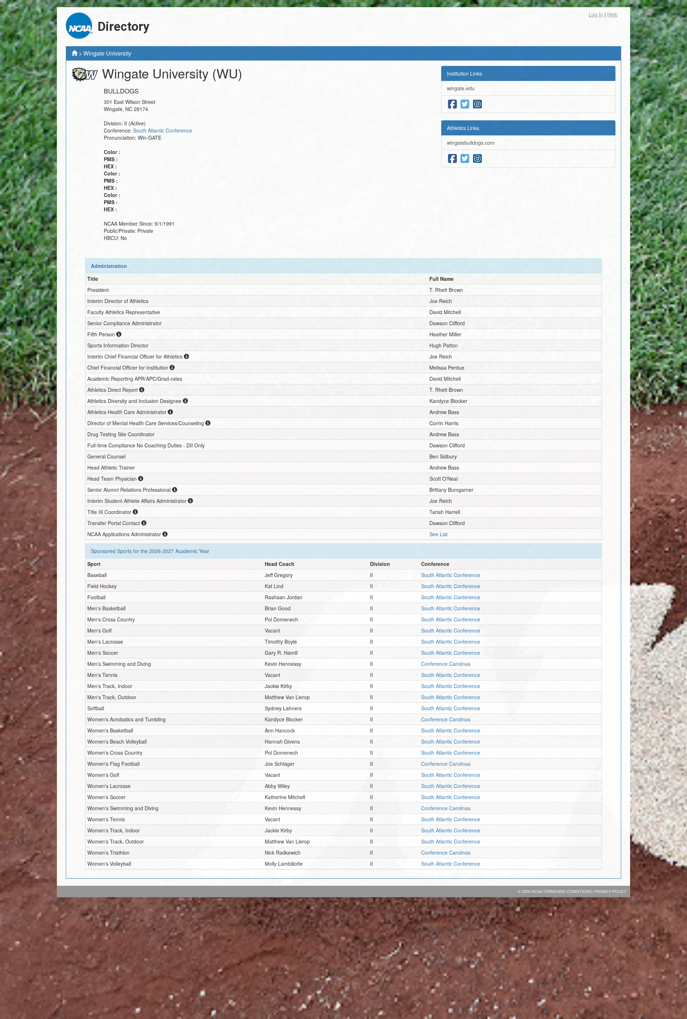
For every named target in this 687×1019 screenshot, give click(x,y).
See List (438, 534)
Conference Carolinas (446, 663)
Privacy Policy (611, 891)
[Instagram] (477, 104)
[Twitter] (465, 104)
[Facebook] (452, 104)
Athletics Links (463, 127)
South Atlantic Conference (162, 130)
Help (612, 14)
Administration (109, 265)
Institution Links (464, 73)
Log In (596, 14)
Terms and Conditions (567, 891)
